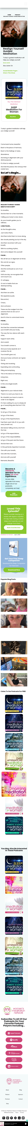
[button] (25, 3)
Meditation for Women (7, 535)
